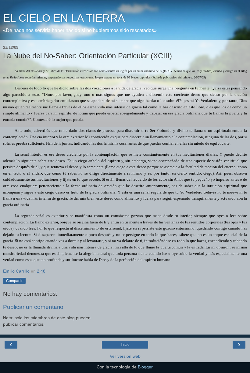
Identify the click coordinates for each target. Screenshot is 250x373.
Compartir (14, 281)
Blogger (145, 366)
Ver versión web (125, 356)
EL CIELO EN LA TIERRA (64, 18)
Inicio (125, 344)
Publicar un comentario (33, 307)
